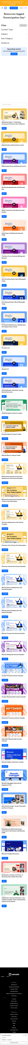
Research (14, 1021)
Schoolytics (14, 995)
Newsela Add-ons (14, 1003)
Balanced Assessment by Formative (14, 993)
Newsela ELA (14, 984)
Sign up (21, 7)
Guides (14, 1023)
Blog (14, 1025)
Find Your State (14, 1007)
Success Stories (14, 1018)
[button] (14, 29)
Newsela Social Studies (14, 986)
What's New (14, 1001)
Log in (25, 7)
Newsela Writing (14, 991)
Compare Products (14, 1005)
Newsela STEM (14, 989)
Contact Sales (14, 7)
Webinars (14, 1027)
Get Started (14, 1016)
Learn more (14, 53)
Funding (14, 1032)
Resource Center (14, 1014)
